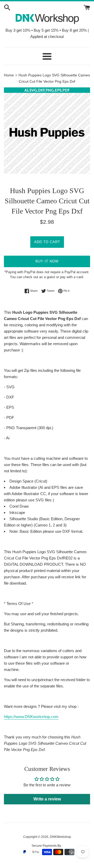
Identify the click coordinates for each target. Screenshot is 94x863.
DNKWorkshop (60, 837)
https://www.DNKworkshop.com (31, 716)
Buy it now (47, 261)
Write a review (47, 799)
